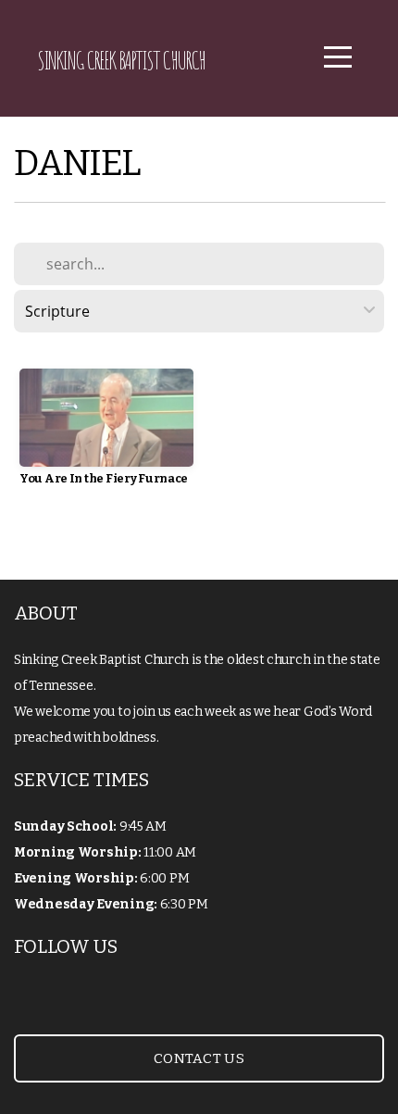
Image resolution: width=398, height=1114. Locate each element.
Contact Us (199, 1058)
